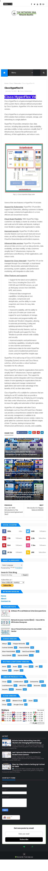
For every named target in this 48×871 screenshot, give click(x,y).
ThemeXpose (28, 857)
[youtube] (37, 4)
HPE (36, 667)
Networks (37, 686)
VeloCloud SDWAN (28, 651)
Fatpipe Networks (19, 644)
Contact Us (5, 601)
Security (5, 689)
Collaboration (18, 682)
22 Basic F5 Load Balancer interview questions (28, 611)
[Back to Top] (24, 854)
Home (6, 83)
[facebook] (31, 4)
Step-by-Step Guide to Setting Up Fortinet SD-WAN (28, 765)
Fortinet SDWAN (7, 648)
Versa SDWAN (6, 655)
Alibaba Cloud (17, 701)
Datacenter (17, 83)
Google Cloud (18, 704)
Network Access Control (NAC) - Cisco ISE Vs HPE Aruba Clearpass (28, 621)
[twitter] (34, 4)
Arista (8, 449)
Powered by (18, 846)
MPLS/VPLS (22, 686)
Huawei (4, 670)
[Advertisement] (24, 43)
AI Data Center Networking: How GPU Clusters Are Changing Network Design (27, 741)
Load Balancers (7, 686)
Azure (30, 701)
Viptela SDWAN (23, 655)
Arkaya (4, 644)
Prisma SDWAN (24, 648)
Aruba (15, 667)
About (3, 598)
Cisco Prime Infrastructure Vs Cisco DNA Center (26, 630)
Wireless (19, 689)
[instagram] (40, 4)
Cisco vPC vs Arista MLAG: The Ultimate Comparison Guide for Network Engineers (21, 453)
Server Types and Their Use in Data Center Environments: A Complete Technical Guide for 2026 (23, 473)
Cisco (11, 83)
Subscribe (24, 839)
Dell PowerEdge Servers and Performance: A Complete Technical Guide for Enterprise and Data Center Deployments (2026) (23, 494)
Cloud (4, 682)
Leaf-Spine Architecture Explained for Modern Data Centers (26, 753)
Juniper (16, 670)
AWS (3, 701)
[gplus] (43, 4)
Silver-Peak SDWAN (8, 651)
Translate (18, 568)
